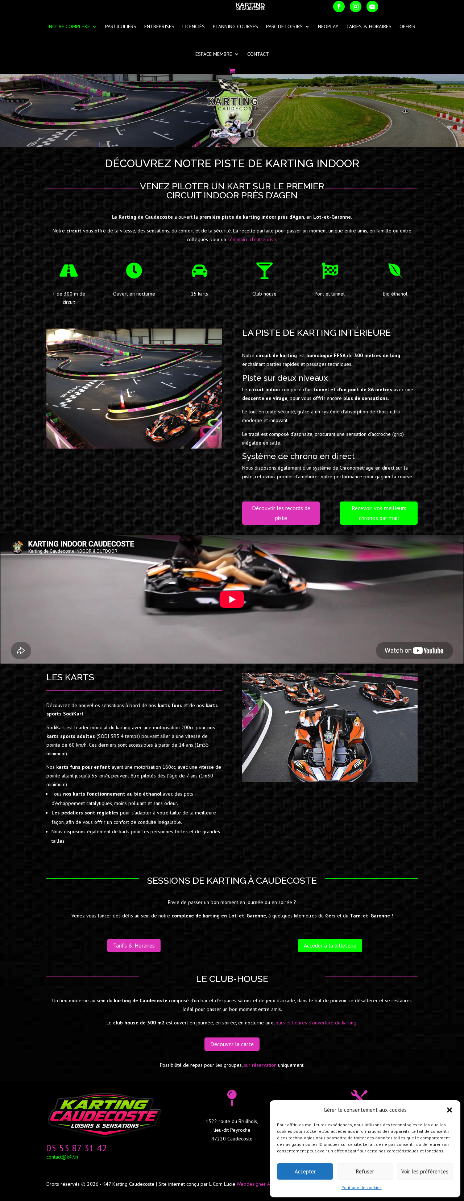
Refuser (365, 1171)
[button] (449, 1110)
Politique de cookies (361, 1187)
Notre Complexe (69, 26)
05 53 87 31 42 (76, 1148)
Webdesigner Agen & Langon (269, 1184)
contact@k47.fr (62, 1156)
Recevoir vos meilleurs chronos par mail (379, 512)
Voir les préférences (424, 1171)
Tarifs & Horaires (369, 26)
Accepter (305, 1171)
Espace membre (213, 54)
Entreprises (159, 26)
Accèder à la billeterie (330, 945)
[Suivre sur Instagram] (355, 6)
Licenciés (193, 26)
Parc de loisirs (284, 26)
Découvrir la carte (232, 1044)
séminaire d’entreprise (252, 239)
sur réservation (260, 1065)
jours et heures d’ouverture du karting (315, 1022)
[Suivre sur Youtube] (372, 6)
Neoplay (328, 26)
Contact (258, 54)
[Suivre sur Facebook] (339, 6)
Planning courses (235, 26)
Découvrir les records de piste (281, 512)
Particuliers (120, 26)
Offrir (407, 26)
